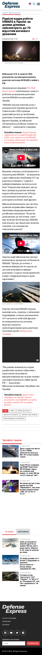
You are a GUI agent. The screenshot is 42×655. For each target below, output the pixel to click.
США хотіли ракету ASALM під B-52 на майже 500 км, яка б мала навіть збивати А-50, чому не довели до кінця (29, 547)
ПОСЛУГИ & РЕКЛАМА (9, 618)
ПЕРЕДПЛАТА (6, 621)
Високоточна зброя (11, 415)
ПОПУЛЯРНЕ (23, 532)
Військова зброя (24, 411)
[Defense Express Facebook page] (5, 632)
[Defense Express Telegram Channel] (23, 632)
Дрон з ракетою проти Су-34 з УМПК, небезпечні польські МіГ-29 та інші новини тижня (30, 453)
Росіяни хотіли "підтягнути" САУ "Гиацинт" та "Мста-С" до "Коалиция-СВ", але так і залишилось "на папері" (29, 580)
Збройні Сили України (29, 415)
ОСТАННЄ (9, 532)
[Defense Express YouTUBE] (11, 632)
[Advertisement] (21, 511)
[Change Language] (30, 4)
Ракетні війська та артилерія (14, 419)
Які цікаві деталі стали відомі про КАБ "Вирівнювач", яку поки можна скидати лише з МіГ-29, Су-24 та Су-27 (30, 488)
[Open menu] (38, 4)
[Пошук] (34, 4)
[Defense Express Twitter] (17, 632)
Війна (12, 411)
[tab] (9, 532)
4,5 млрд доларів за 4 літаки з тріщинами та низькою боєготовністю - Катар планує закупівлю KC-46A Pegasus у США (29, 564)
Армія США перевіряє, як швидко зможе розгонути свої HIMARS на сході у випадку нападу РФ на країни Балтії (20, 399)
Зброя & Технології (15, 13)
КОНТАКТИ (5, 625)
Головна (5, 13)
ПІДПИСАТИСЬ (33, 643)
